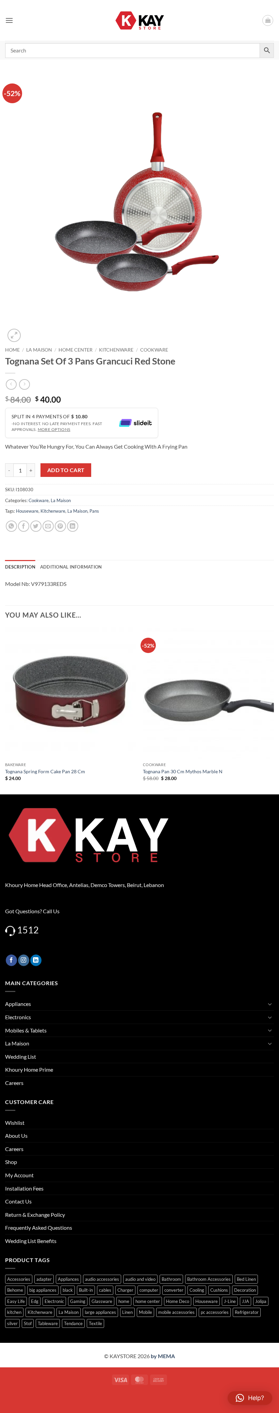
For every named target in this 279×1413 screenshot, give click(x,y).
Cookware (154, 350)
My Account (19, 1175)
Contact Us (18, 1201)
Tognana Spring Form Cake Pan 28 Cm (45, 771)
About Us (16, 1135)
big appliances (42, 1290)
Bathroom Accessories (209, 1279)
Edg (34, 1301)
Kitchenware (116, 350)
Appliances (18, 1003)
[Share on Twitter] (36, 526)
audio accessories (102, 1279)
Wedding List (20, 1056)
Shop (11, 1162)
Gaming (77, 1301)
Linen (127, 1312)
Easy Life (16, 1301)
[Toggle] (270, 1004)
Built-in (86, 1290)
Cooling (197, 1290)
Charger (125, 1290)
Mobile (145, 1312)
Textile (95, 1323)
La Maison (39, 350)
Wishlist (14, 1122)
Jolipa (260, 1301)
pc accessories (215, 1312)
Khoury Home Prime (29, 1069)
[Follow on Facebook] (11, 960)
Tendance (73, 1323)
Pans (94, 511)
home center (147, 1301)
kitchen (14, 1312)
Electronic (54, 1301)
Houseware (27, 511)
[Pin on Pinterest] (60, 526)
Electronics (18, 1017)
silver (12, 1323)
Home (12, 350)
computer (149, 1290)
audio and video (140, 1279)
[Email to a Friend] (48, 526)
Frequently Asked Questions (38, 1227)
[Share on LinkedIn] (72, 526)
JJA (245, 1301)
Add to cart (66, 470)
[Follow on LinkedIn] (36, 960)
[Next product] (11, 384)
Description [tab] (20, 567)
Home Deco (177, 1301)
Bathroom (171, 1279)
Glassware (102, 1301)
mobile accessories (176, 1312)
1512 (28, 929)
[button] (9, 20)
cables (105, 1290)
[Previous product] (24, 384)
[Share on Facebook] (23, 526)
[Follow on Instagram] (23, 960)
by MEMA (163, 1356)
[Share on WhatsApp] (11, 526)
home (123, 1301)
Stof (28, 1323)
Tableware (48, 1323)
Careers (14, 1083)
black (68, 1290)
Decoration (245, 1290)
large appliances (100, 1312)
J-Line (230, 1301)
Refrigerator (247, 1312)
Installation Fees (24, 1188)
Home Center (76, 350)
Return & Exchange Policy (35, 1214)
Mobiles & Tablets (26, 1030)
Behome (15, 1290)
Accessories (18, 1279)
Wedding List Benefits (30, 1241)
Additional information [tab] (71, 567)
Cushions (219, 1290)
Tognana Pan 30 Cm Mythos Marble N (183, 771)
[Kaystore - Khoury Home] (139, 20)
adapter (44, 1279)
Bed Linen (246, 1279)
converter (173, 1290)
